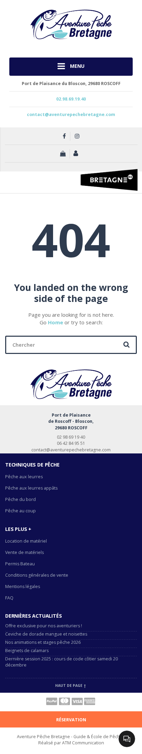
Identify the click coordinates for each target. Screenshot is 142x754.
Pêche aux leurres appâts (32, 488)
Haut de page (69, 685)
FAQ (9, 598)
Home (55, 322)
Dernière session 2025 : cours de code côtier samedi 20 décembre (61, 662)
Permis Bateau (20, 564)
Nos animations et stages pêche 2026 (43, 642)
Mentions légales (22, 586)
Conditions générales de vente (36, 575)
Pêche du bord (20, 499)
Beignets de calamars (27, 650)
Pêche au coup (21, 511)
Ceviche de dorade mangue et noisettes (46, 634)
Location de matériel (26, 541)
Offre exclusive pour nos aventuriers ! (43, 626)
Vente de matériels (24, 552)
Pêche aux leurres (24, 477)
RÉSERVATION (71, 720)
